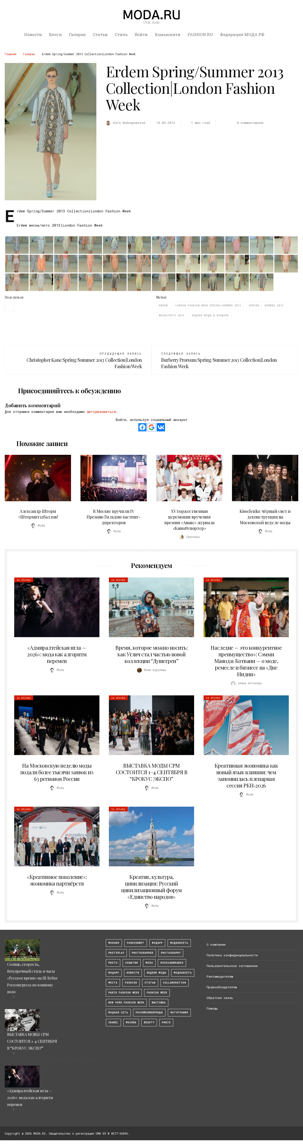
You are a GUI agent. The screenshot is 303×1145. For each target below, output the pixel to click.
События (131, 962)
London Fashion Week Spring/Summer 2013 (208, 305)
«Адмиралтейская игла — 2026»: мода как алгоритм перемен (56, 654)
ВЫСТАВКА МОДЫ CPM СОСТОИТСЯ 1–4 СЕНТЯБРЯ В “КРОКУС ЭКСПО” (151, 772)
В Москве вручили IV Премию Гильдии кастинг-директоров (114, 516)
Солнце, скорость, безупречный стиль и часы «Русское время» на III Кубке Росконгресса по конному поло (32, 978)
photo (113, 962)
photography (171, 952)
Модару (113, 972)
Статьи (100, 34)
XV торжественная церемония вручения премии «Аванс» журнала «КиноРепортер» (189, 519)
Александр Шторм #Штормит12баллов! (38, 514)
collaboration (174, 982)
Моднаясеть (183, 972)
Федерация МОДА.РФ (242, 34)
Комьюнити (167, 34)
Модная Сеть (118, 1012)
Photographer (142, 952)
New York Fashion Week (126, 1002)
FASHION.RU (200, 34)
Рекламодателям (220, 976)
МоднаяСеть (179, 942)
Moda (149, 962)
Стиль (121, 34)
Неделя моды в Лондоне (210, 315)
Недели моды (156, 972)
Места (112, 982)
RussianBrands (171, 962)
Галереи (77, 34)
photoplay (116, 952)
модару (157, 942)
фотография (179, 1012)
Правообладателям (222, 987)
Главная (10, 54)
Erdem (163, 305)
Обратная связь (220, 998)
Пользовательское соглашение (232, 966)
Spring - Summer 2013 (266, 305)
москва (131, 1022)
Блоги (55, 34)
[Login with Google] (151, 427)
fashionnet (135, 942)
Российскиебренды (149, 1012)
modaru (113, 942)
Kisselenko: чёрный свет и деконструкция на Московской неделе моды (265, 516)
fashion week (157, 992)
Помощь (212, 1008)
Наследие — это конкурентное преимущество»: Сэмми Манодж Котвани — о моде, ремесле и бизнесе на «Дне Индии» (246, 661)
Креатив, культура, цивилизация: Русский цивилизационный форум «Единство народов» (151, 886)
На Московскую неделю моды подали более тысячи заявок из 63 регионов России (56, 772)
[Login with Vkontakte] (161, 427)
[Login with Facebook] (142, 427)
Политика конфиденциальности (232, 955)
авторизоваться (101, 411)
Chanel (113, 1022)
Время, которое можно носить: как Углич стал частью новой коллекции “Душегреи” (151, 654)
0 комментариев (250, 123)
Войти (141, 34)
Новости (33, 34)
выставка (159, 1002)
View (35, 478)
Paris (166, 1022)
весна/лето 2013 (171, 315)
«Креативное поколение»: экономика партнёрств (57, 880)
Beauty (149, 1022)
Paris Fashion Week (123, 992)
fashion (131, 982)
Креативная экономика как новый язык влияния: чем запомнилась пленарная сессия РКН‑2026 (246, 775)
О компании (216, 944)
